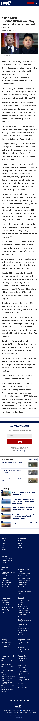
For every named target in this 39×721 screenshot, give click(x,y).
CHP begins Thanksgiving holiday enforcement (11, 471)
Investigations (7, 598)
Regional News (24, 639)
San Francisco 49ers (24, 574)
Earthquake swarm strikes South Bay (11, 462)
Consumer (4, 554)
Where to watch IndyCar (6, 673)
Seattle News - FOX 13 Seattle (24, 650)
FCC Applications (23, 687)
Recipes (20, 547)
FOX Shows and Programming (22, 668)
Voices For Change (23, 628)
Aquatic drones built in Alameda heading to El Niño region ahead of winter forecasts (24, 501)
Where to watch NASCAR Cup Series (7, 669)
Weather (5, 567)
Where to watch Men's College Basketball (8, 677)
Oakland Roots (22, 582)
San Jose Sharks (22, 589)
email (10, 700)
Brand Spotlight (22, 635)
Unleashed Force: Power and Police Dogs (6, 610)
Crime (3, 545)
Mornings (22, 538)
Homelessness (5, 603)
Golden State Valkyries (24, 580)
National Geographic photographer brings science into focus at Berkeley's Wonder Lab (24, 516)
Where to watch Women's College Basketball (6, 682)
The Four (20, 604)
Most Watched (7, 459)
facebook (17, 700)
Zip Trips (20, 541)
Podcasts (4, 556)
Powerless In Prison (7, 607)
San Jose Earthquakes (24, 591)
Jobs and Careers (23, 663)
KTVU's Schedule (23, 671)
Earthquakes (5, 580)
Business (4, 552)
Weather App (5, 584)
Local (3, 541)
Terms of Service (20, 452)
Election (3, 562)
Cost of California (6, 605)
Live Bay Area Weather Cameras (8, 573)
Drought (3, 547)
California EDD (5, 600)
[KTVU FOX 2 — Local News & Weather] (6, 3)
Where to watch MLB (7, 667)
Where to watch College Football (6, 663)
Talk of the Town (23, 617)
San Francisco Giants (24, 578)
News (9, 28)
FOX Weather (5, 587)
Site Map (20, 683)
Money (4, 639)
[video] (33, 464)
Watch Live (30, 3)
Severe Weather (6, 582)
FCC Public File (22, 685)
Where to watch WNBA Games (8, 686)
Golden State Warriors (24, 576)
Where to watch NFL (7, 661)
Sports (20, 567)
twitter (28, 700)
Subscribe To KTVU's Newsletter (24, 680)
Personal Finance (6, 642)
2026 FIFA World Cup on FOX (24, 570)
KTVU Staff (21, 661)
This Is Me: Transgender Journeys (24, 620)
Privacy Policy (21, 450)
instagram (21, 700)
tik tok (24, 700)
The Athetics (21, 587)
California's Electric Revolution (23, 601)
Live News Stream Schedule (23, 674)
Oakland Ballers (22, 584)
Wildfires (3, 549)
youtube (14, 700)
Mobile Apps (21, 677)
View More (33, 460)
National (3, 543)
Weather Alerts (5, 570)
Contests (20, 545)
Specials (21, 598)
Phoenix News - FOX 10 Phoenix (24, 646)
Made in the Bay (23, 610)
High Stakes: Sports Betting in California (24, 607)
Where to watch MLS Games (7, 690)
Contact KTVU (22, 665)
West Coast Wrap (6, 558)
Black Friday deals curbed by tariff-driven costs (13, 479)
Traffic (20, 543)
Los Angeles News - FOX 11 (24, 643)
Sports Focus (22, 615)
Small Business (5, 646)
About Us (22, 656)
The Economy (5, 644)
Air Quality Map (5, 576)
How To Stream (22, 658)
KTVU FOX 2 (4, 28)
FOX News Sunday (6, 560)
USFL (19, 593)
